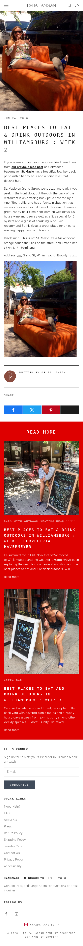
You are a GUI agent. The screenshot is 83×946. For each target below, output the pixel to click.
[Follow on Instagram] (17, 914)
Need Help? (12, 806)
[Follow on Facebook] (6, 914)
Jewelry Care (13, 846)
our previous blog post (27, 167)
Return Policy (13, 833)
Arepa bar (13, 680)
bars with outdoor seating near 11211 (40, 521)
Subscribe (19, 784)
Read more (11, 576)
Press (8, 826)
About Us (10, 819)
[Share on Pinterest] (51, 409)
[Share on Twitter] (32, 409)
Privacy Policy (14, 859)
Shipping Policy (15, 839)
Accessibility (13, 866)
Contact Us (12, 853)
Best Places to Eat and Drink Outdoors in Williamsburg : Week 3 (34, 694)
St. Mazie (27, 171)
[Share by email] (69, 409)
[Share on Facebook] (13, 409)
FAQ (6, 813)
